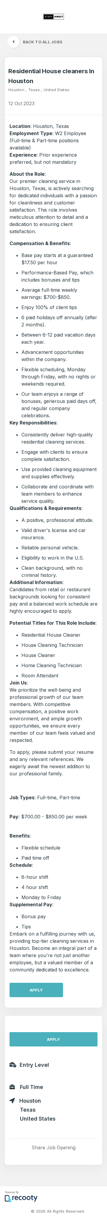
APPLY (36, 990)
